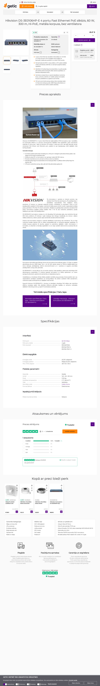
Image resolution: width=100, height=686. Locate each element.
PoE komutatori (74, 12)
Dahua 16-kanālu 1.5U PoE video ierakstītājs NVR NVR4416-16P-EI (75, 528)
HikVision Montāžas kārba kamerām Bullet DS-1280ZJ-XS (26, 500)
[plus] (93, 35)
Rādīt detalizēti (52, 684)
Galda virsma (66, 384)
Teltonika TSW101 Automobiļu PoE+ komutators (71, 532)
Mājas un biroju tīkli (11, 524)
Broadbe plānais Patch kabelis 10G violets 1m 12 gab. (72, 534)
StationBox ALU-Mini (63, 530)
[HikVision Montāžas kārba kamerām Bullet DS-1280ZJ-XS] (26, 490)
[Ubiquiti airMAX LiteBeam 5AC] (11, 490)
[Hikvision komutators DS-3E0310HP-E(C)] (56, 490)
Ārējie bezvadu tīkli (11, 530)
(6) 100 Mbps (66, 341)
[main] (11, 6)
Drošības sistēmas (11, 528)
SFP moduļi (37, 530)
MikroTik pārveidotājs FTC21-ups (66, 526)
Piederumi (37, 534)
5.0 (36, 32)
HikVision (25, 12)
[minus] (76, 35)
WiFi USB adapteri (39, 524)
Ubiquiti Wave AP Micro (64, 524)
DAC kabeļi (37, 532)
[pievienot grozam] (31, 512)
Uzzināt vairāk (73, 680)
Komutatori (50, 12)
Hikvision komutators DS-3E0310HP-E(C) (56, 499)
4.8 (7, 496)
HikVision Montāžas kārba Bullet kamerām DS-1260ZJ (41, 500)
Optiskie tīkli (9, 532)
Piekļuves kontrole (39, 526)
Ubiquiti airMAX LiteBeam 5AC (9, 499)
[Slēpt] (93, 105)
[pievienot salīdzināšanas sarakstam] (64, 32)
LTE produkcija (10, 526)
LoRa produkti (38, 528)
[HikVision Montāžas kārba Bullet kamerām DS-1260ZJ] (41, 490)
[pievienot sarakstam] (67, 32)
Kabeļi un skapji (10, 534)
